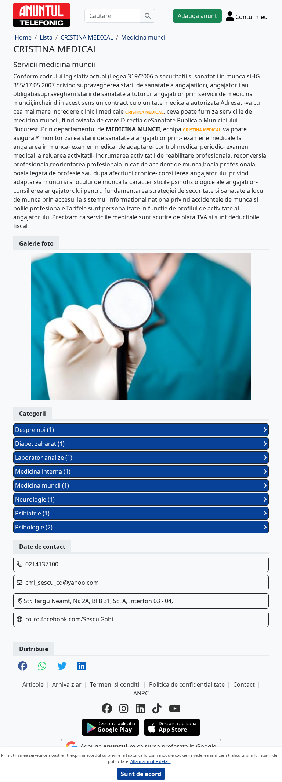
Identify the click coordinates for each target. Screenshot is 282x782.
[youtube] (175, 708)
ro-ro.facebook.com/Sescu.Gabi (69, 619)
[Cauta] (147, 16)
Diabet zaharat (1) (40, 444)
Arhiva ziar (67, 684)
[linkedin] (140, 708)
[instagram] (124, 708)
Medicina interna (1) (42, 471)
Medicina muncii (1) (42, 485)
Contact (244, 684)
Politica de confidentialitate (187, 684)
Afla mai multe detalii (150, 761)
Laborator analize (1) (43, 458)
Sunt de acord (141, 774)
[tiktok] (157, 708)
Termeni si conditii (115, 684)
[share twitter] (62, 666)
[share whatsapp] (42, 666)
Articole (33, 684)
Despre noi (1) (34, 430)
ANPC (141, 693)
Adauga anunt (197, 16)
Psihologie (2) (34, 527)
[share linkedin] (81, 666)
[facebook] (107, 708)
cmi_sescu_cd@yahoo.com (62, 583)
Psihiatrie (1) (32, 513)
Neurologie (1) (35, 499)
